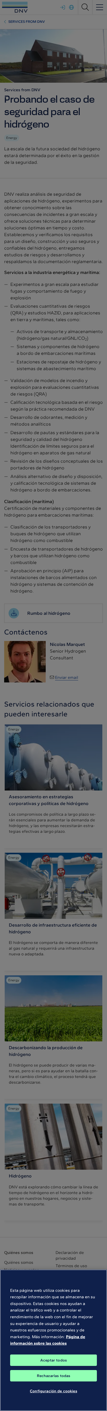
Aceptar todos (53, 1360)
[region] (53, 1340)
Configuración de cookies (53, 1391)
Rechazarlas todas (53, 1375)
